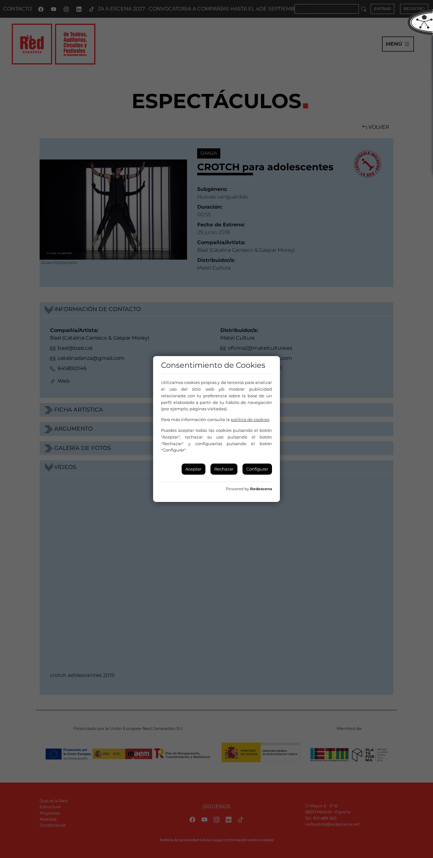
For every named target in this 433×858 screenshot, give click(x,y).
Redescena (261, 488)
